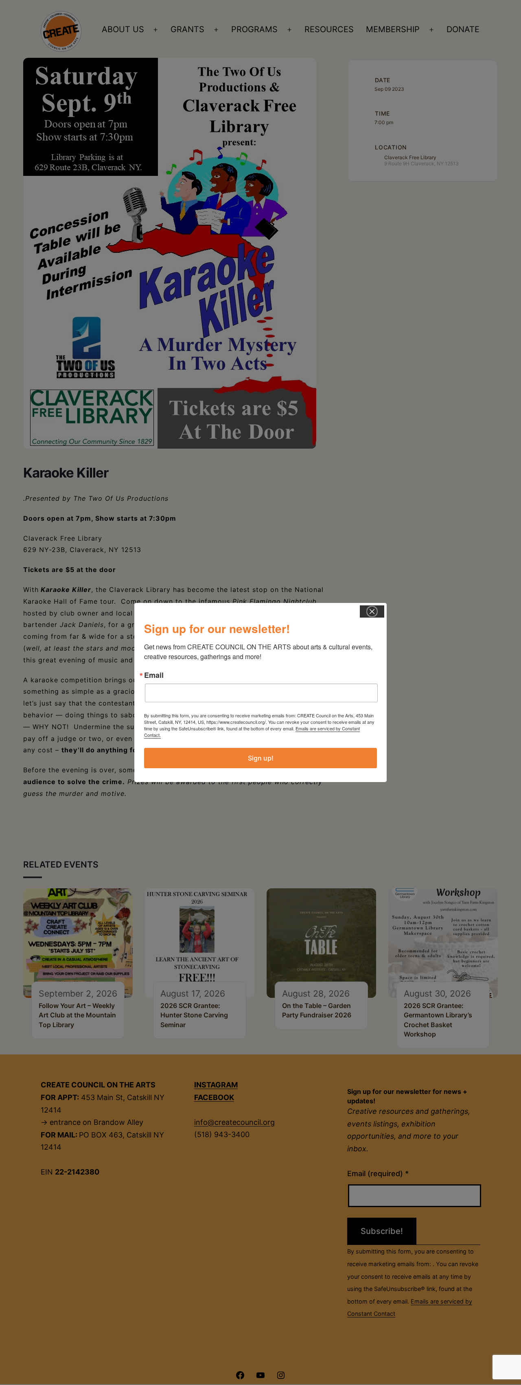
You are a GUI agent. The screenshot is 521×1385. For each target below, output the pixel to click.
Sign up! (261, 758)
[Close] (372, 611)
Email (154, 675)
